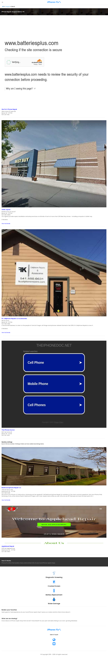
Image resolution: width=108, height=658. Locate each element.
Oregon (7, 6)
